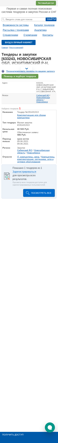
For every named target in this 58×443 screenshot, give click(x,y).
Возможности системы (16, 25)
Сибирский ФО (42, 95)
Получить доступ (13, 434)
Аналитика (40, 30)
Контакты (48, 35)
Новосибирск (42, 102)
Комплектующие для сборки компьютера (31, 116)
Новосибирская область (43, 99)
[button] (50, 427)
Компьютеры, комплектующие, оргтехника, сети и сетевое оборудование (36, 159)
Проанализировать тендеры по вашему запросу (30, 71)
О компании (30, 35)
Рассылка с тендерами (16, 30)
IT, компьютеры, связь (28, 157)
